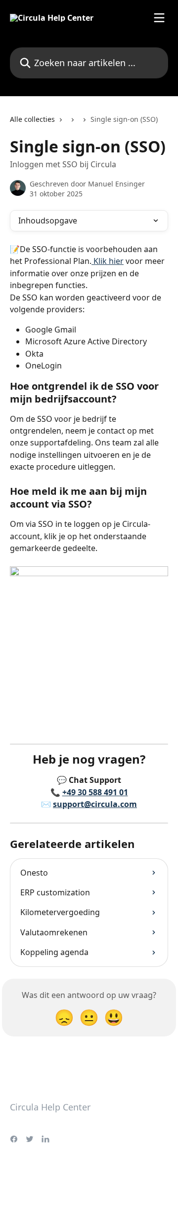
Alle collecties (32, 119)
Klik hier (107, 261)
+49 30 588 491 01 (95, 792)
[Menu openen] (159, 18)
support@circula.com (95, 804)
